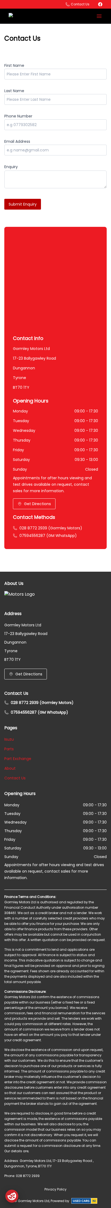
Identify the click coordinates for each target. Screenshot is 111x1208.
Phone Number (18, 116)
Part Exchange (17, 758)
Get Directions (37, 503)
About (10, 768)
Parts (9, 749)
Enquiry (11, 166)
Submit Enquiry (23, 204)
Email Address (17, 141)
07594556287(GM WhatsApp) (48, 535)
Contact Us (15, 778)
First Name (14, 65)
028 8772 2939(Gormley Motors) (50, 528)
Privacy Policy (55, 1189)
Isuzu (9, 739)
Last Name (14, 90)
